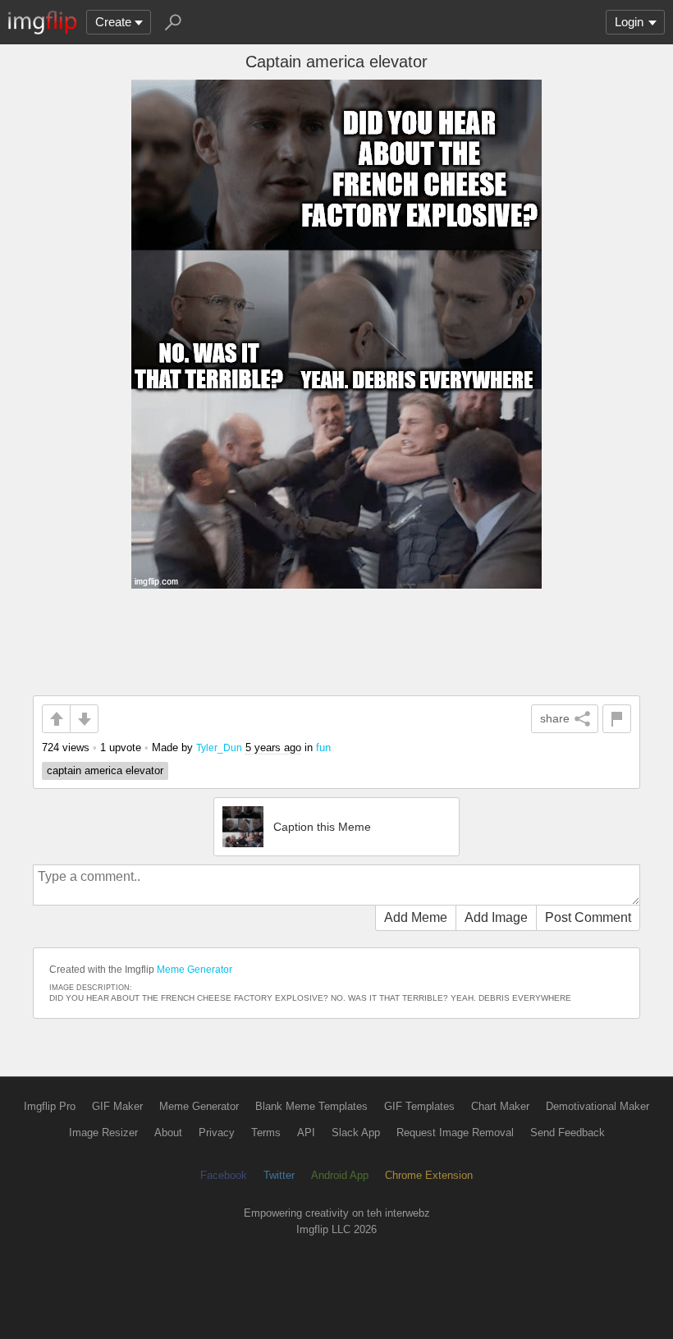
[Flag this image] (616, 718)
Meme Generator (194, 969)
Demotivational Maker (597, 1106)
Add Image (496, 917)
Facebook (223, 1175)
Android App (340, 1175)
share (555, 718)
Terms (266, 1132)
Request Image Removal (455, 1132)
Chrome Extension (429, 1175)
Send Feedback (567, 1132)
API (306, 1132)
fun (323, 747)
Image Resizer (103, 1132)
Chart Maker (500, 1106)
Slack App (356, 1132)
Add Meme (415, 917)
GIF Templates (419, 1106)
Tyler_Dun (219, 747)
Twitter (279, 1175)
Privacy (217, 1132)
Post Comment (588, 917)
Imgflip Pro (50, 1106)
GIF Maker (117, 1106)
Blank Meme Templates (311, 1106)
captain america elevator (105, 770)
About (168, 1132)
